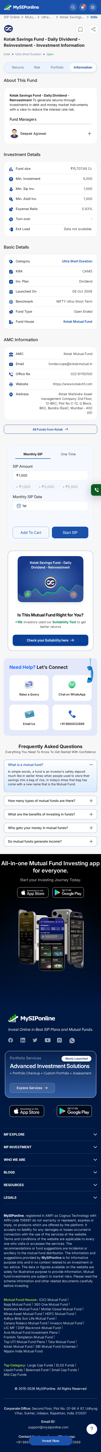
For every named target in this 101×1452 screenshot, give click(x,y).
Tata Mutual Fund (61, 1342)
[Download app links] (32, 892)
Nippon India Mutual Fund (23, 1351)
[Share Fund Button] (93, 29)
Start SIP (70, 532)
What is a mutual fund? (25, 765)
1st (24, 506)
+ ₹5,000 (70, 486)
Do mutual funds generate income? (35, 841)
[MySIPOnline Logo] (21, 7)
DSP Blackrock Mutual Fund (39, 1328)
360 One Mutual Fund (51, 1304)
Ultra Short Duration (28, 54)
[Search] (73, 7)
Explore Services (29, 1088)
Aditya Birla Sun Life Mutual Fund (29, 1318)
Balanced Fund (37, 1370)
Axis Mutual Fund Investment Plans (31, 1332)
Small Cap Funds (64, 1370)
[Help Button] (91, 1429)
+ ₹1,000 (23, 486)
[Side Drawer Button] (93, 7)
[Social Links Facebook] (11, 1040)
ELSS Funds (65, 1365)
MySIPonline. (46, 1388)
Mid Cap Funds (15, 1374)
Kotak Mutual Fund (77, 321)
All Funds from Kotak (48, 429)
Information (83, 67)
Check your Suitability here (47, 640)
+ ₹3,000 (46, 486)
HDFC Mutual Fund (59, 1314)
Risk (37, 67)
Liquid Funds (13, 1370)
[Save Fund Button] (80, 29)
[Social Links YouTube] (47, 1040)
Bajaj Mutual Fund (17, 1304)
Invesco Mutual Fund (66, 1323)
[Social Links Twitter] (35, 1040)
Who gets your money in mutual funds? (38, 828)
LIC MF (9, 1328)
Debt (7, 54)
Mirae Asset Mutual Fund (23, 1314)
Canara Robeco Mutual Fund (25, 1323)
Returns (18, 67)
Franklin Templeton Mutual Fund (28, 1337)
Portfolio (57, 67)
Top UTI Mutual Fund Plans (24, 1342)
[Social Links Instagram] (60, 1040)
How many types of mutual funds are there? (41, 801)
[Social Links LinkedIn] (23, 1040)
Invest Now (50, 1441)
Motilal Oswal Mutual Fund (61, 1309)
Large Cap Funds (40, 1365)
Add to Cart (30, 532)
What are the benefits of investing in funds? (41, 814)
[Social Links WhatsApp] (72, 1040)
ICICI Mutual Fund (52, 1300)
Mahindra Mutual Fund (21, 1309)
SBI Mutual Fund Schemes (55, 1346)
